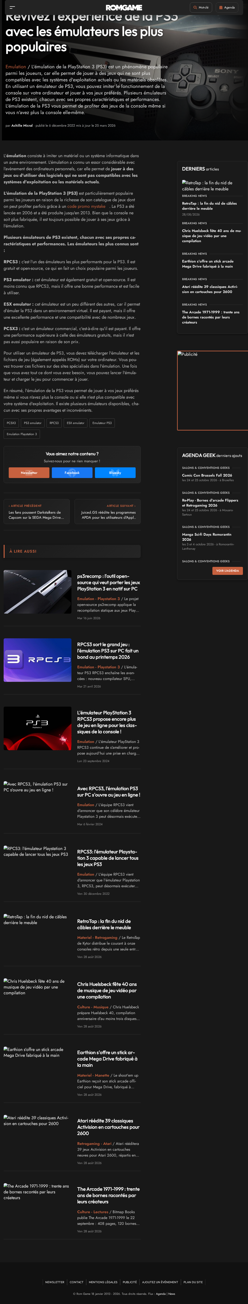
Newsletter (54, 1282)
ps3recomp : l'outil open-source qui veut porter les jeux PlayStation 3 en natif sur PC (108, 582)
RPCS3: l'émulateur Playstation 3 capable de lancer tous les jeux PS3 (108, 858)
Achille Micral (22, 125)
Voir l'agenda (227, 571)
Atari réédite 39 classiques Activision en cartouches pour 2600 (108, 1127)
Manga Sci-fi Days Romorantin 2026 (206, 537)
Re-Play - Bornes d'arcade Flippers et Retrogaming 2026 (210, 503)
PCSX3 (11, 423)
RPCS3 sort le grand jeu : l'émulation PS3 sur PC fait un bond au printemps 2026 (108, 650)
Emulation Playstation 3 (22, 434)
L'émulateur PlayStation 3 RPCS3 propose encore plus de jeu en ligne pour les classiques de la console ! (107, 722)
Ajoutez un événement (160, 1282)
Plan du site (193, 1282)
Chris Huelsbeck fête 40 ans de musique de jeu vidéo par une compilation (107, 990)
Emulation (16, 66)
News (171, 1294)
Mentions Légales (103, 1282)
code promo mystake (86, 206)
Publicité (130, 1282)
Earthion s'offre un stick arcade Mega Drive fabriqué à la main (107, 1058)
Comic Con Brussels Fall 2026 (207, 475)
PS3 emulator (32, 423)
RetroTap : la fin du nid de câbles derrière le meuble (104, 924)
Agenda (161, 1294)
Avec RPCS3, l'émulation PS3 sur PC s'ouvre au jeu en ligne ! (108, 791)
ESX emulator (75, 423)
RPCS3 (54, 423)
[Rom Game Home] (124, 8)
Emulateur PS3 (102, 423)
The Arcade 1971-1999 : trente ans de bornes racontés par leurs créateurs (108, 1195)
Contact (77, 1282)
